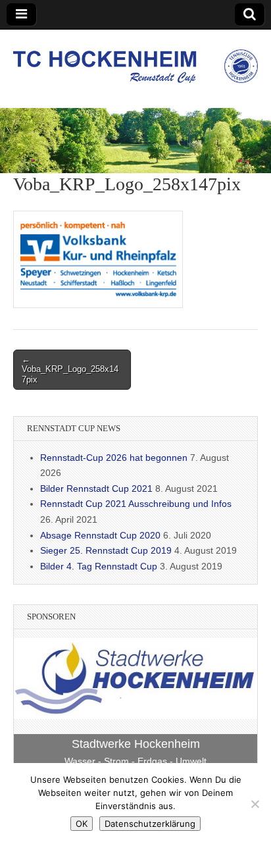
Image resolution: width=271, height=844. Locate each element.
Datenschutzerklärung (150, 823)
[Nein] (254, 803)
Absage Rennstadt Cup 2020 (100, 535)
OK (81, 823)
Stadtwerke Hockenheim (136, 744)
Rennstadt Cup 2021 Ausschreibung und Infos (136, 503)
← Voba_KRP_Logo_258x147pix (70, 369)
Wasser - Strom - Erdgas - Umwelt (135, 761)
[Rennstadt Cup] (135, 59)
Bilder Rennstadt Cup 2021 (96, 488)
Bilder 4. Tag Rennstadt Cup (98, 566)
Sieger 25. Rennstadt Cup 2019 (106, 550)
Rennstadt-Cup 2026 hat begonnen (113, 457)
